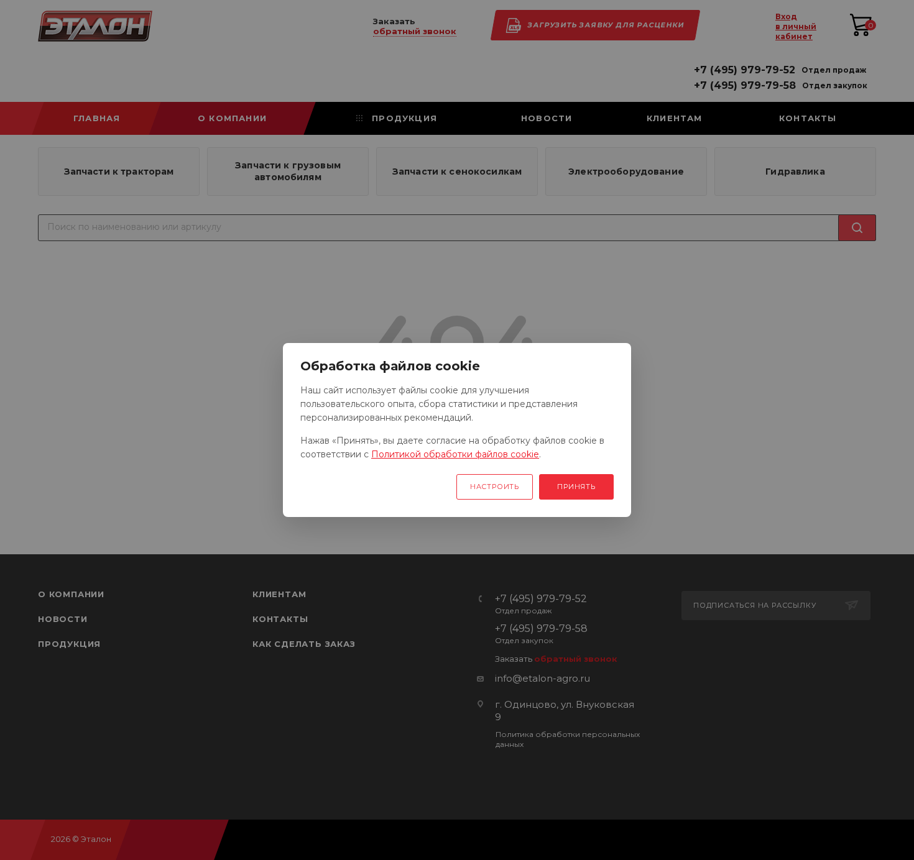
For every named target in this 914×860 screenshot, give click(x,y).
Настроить (494, 486)
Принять (576, 486)
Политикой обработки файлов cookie (455, 454)
